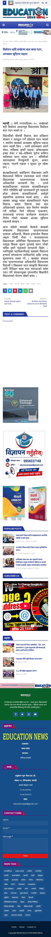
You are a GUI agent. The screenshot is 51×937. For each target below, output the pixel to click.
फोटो (26, 888)
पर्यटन (13, 884)
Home (5, 41)
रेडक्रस (42, 893)
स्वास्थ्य (27, 915)
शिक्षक (23, 284)
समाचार (33, 284)
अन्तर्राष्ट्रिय (8, 871)
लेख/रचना (15, 897)
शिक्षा (27, 284)
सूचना (6, 915)
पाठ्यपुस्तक (31, 884)
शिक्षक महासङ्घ (9, 906)
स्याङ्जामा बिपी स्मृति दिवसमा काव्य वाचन (29, 658)
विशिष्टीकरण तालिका (10, 902)
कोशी (32, 875)
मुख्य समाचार (24, 893)
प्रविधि (19, 888)
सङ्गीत (38, 906)
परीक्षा (6, 884)
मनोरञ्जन (14, 893)
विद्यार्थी (17, 284)
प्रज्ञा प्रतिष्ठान (8, 888)
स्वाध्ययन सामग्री (16, 915)
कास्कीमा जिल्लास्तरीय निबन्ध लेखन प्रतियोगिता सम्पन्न (31, 548)
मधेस (5, 893)
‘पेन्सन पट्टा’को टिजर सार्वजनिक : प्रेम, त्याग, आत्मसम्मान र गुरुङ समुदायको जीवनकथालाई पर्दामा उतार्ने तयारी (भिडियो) (31, 647)
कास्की (25, 875)
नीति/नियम (39, 880)
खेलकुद (40, 875)
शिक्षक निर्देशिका (33, 902)
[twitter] (22, 714)
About (21, 927)
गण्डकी (11, 284)
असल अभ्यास (19, 871)
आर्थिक (29, 871)
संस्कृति (21, 910)
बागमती (33, 888)
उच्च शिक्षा (38, 871)
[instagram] (28, 714)
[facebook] (15, 714)
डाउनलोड (15, 880)
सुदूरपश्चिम (38, 910)
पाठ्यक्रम (22, 884)
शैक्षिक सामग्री (28, 906)
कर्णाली (6, 875)
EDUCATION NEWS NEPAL (33, 933)
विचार (23, 897)
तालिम (23, 880)
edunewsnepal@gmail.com (25, 803)
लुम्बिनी (6, 897)
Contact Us (31, 927)
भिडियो (41, 888)
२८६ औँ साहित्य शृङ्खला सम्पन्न (26, 671)
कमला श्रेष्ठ (25, 748)
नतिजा (31, 880)
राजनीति (33, 893)
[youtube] (35, 714)
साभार (29, 910)
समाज (11, 41)
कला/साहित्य (16, 875)
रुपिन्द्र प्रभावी (9, 59)
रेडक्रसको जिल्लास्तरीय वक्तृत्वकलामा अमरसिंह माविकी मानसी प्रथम (31, 536)
